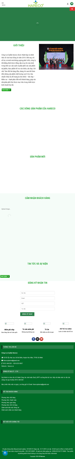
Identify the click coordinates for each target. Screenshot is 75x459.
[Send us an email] (37, 339)
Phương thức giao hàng (8, 403)
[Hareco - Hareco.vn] (36, 3)
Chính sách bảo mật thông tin (10, 407)
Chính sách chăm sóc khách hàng (11, 410)
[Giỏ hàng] (71, 3)
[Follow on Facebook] (33, 339)
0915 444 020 (19, 380)
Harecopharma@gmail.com (41, 384)
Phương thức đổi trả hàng (9, 405)
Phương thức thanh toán (8, 400)
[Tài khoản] (68, 4)
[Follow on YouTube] (41, 339)
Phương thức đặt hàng (8, 397)
